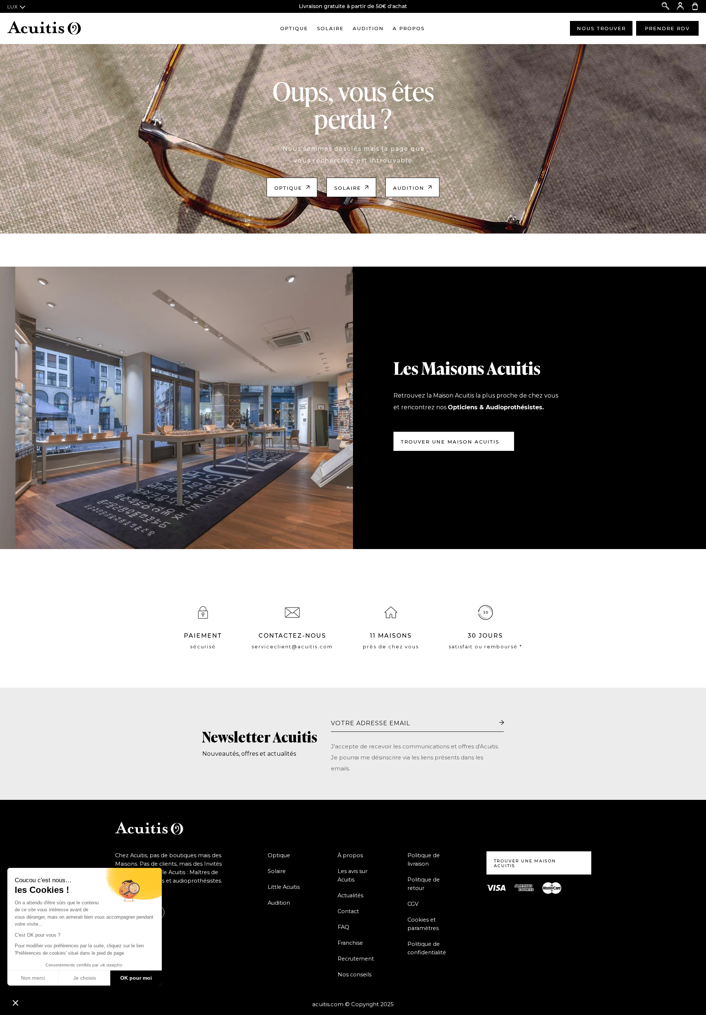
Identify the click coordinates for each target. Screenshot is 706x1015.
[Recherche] (665, 6)
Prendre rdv (667, 28)
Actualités (350, 895)
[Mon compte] (680, 6)
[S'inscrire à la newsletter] (501, 722)
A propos (409, 28)
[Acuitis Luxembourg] (44, 28)
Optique (294, 28)
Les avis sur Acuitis (352, 875)
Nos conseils (354, 974)
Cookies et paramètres (423, 924)
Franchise (350, 943)
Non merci (33, 978)
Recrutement (356, 958)
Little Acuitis (284, 887)
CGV (412, 904)
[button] (15, 1002)
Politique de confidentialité (426, 948)
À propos (350, 855)
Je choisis (84, 978)
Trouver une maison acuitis (450, 442)
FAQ (343, 927)
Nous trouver (601, 28)
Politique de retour (423, 883)
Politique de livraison (423, 859)
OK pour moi (136, 978)
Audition (368, 28)
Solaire (330, 28)
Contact (348, 911)
